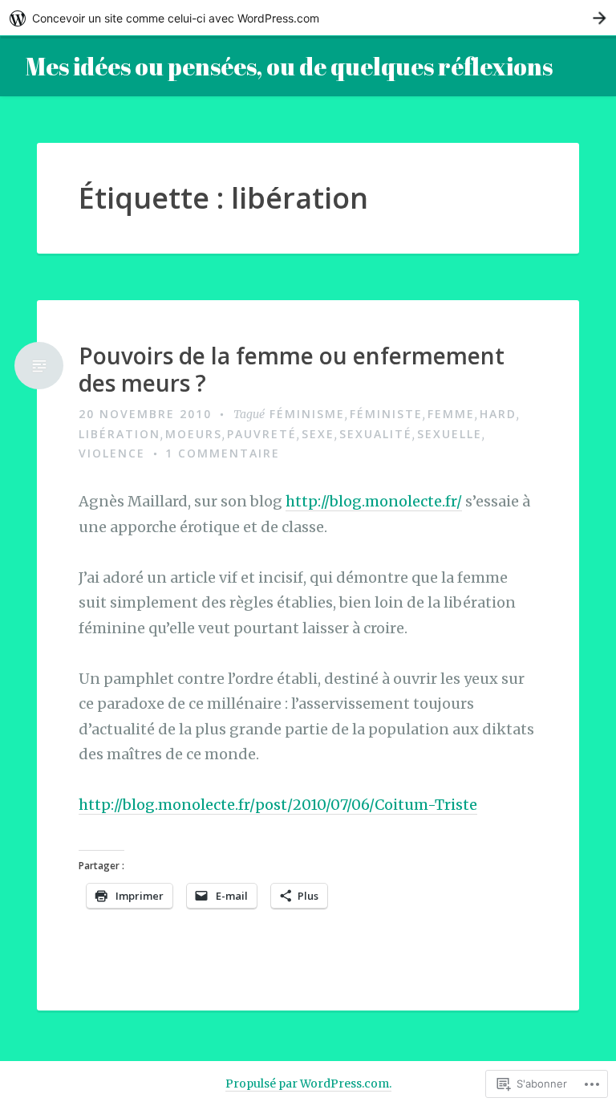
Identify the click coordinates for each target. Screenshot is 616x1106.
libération (119, 433)
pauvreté (262, 433)
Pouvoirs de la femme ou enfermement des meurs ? (292, 369)
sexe (318, 433)
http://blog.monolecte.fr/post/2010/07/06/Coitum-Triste (278, 804)
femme (451, 413)
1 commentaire (222, 453)
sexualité (375, 433)
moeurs (193, 433)
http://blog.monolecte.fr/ (374, 501)
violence (112, 453)
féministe (386, 413)
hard (498, 413)
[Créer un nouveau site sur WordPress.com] (308, 18)
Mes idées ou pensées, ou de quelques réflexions (289, 66)
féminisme (307, 413)
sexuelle (449, 433)
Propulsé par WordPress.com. (308, 1083)
